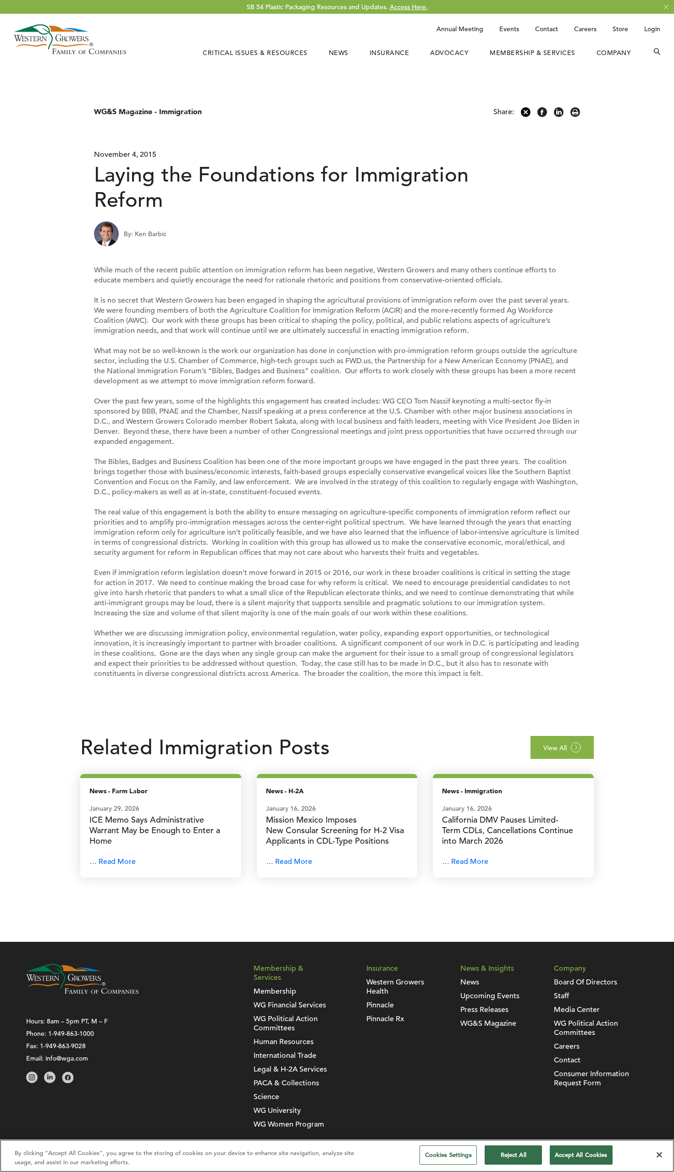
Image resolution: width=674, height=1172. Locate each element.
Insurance (389, 53)
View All (555, 748)
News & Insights (487, 968)
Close (665, 7)
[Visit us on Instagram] (32, 1081)
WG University (277, 1110)
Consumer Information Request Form (591, 1078)
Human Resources (284, 1041)
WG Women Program (289, 1124)
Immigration (180, 112)
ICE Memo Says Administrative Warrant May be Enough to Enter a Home (154, 830)
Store (620, 29)
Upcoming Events (489, 996)
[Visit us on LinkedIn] (49, 1081)
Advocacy (449, 53)
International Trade (285, 1055)
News (338, 53)
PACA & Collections (286, 1083)
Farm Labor (130, 791)
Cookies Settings (448, 1155)
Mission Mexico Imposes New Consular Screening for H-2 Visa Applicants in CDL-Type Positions (335, 830)
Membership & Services (532, 53)
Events (509, 29)
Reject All (513, 1155)
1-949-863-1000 (71, 1033)
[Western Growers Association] (70, 51)
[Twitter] (525, 114)
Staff (561, 996)
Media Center (577, 1009)
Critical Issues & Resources (255, 53)
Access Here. (409, 7)
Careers (585, 29)
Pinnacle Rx (385, 1018)
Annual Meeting (459, 29)
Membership (275, 991)
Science (266, 1096)
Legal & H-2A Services (290, 1069)
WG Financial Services (290, 1005)
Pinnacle (380, 1005)
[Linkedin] (559, 114)
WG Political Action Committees (286, 1023)
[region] (337, 1155)
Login (652, 29)
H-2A (296, 791)
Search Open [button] (657, 52)
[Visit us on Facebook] (67, 1081)
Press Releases (484, 1009)
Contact (546, 29)
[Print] (575, 114)
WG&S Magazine (123, 112)
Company (614, 53)
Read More (117, 861)
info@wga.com (66, 1058)
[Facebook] (542, 114)
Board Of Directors (585, 982)
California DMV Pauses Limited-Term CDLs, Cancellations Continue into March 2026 (507, 830)
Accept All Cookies (581, 1155)
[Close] (659, 1154)
